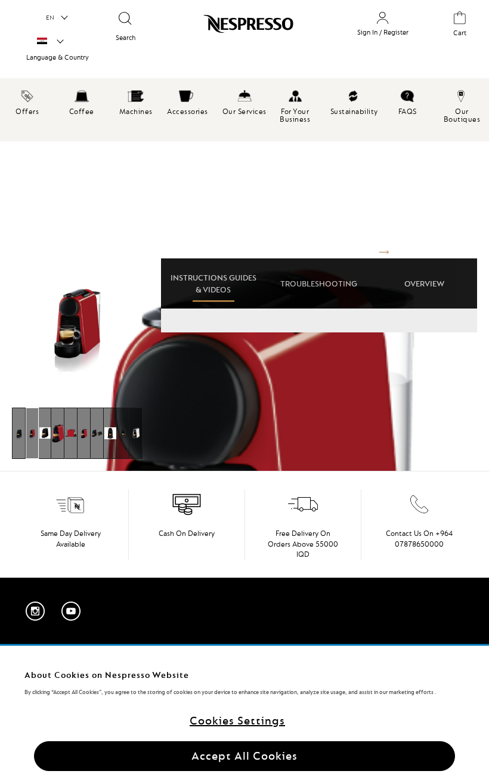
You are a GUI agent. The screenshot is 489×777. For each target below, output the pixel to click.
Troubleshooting (318, 283)
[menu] (244, 109)
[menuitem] (27, 101)
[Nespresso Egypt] (242, 38)
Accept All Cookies (244, 756)
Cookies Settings (237, 720)
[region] (244, 711)
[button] (56, 18)
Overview (424, 283)
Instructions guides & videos (213, 283)
